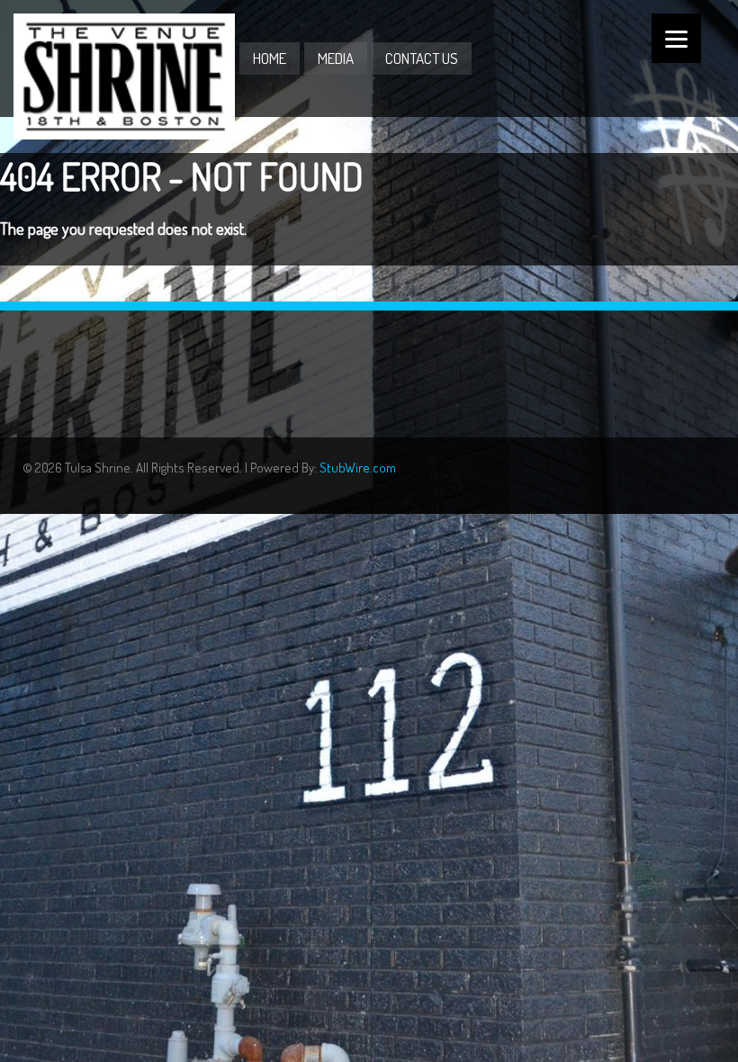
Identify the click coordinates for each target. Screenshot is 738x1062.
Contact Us (421, 58)
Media (336, 58)
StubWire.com (358, 467)
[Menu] (676, 38)
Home (269, 58)
